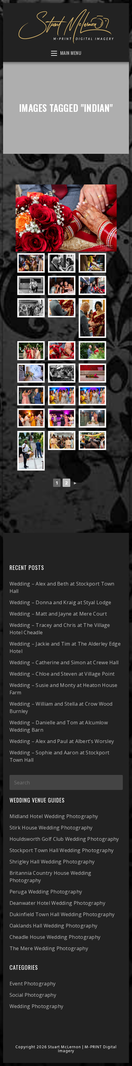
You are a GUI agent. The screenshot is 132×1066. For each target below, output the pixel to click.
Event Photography (33, 983)
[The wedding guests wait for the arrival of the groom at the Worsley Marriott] (61, 440)
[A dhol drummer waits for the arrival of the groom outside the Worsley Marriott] (31, 450)
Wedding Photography (37, 1006)
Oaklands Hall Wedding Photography (54, 925)
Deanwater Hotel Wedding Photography (58, 903)
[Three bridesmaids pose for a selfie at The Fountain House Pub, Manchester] (61, 285)
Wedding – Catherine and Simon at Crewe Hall (64, 662)
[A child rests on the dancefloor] (92, 373)
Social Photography (33, 995)
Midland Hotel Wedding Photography (54, 816)
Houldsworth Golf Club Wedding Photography (64, 839)
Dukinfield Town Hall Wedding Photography (62, 914)
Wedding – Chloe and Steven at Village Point (62, 673)
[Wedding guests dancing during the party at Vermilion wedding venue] (31, 418)
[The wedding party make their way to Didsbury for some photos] (92, 285)
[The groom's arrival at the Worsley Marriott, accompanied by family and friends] (92, 440)
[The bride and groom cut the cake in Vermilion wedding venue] (92, 418)
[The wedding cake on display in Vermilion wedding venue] (31, 373)
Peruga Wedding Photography (46, 891)
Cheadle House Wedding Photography (55, 937)
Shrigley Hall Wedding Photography (52, 861)
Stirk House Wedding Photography (51, 827)
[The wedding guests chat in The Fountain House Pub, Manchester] (31, 263)
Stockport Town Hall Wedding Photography (62, 850)
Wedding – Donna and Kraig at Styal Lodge (60, 602)
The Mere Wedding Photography (49, 948)
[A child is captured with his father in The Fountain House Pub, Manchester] (31, 285)
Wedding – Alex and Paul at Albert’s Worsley (62, 741)
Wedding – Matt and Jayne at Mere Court (58, 613)
